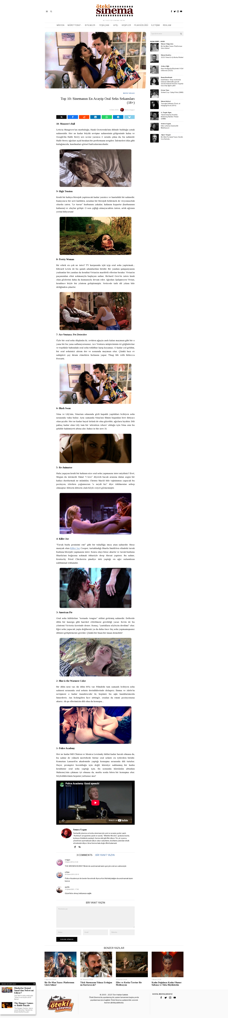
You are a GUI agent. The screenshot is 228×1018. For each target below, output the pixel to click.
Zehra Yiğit (165, 66)
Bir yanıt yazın (105, 855)
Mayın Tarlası (129, 93)
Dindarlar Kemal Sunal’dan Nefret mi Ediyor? (24, 990)
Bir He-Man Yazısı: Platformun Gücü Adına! (171, 47)
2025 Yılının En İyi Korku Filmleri (172, 57)
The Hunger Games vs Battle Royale (23, 1004)
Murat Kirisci (166, 101)
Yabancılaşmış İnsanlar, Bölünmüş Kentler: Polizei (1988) (169, 117)
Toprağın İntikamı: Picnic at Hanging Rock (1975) (170, 104)
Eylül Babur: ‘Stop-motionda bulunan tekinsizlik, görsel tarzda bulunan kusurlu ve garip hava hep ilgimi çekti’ (172, 83)
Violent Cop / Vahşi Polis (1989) (172, 92)
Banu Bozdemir (166, 77)
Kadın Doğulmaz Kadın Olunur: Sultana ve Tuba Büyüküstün (167, 983)
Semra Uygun (130, 110)
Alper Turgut (166, 135)
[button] (181, 33)
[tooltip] (171, 11)
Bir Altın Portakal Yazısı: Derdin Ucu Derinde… (172, 138)
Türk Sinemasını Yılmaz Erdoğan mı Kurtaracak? (96, 983)
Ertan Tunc (165, 90)
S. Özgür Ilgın (166, 112)
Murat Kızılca (166, 55)
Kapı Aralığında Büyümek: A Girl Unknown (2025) (172, 69)
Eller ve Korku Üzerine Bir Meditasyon (169, 127)
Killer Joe (75, 548)
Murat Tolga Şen (167, 44)
